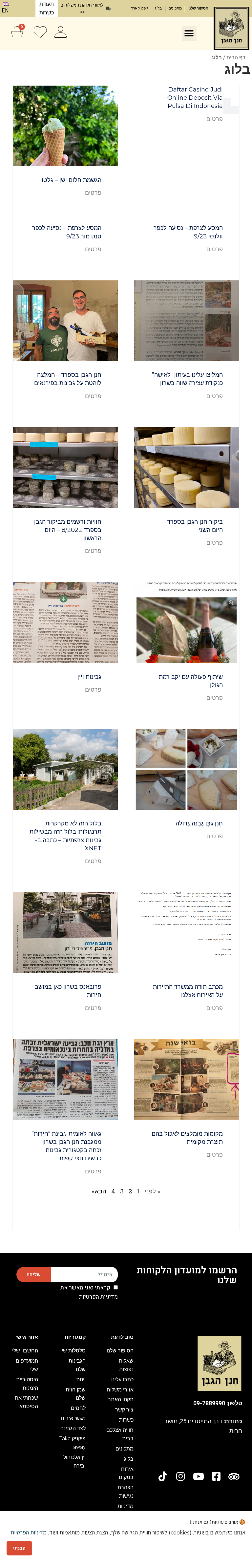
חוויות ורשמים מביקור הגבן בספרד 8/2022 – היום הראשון (67, 530)
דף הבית (235, 57)
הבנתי (19, 1548)
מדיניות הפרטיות (98, 1297)
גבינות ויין (89, 676)
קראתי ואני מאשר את (89, 1292)
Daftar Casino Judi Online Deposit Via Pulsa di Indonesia (195, 98)
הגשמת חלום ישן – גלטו (71, 180)
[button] (189, 33)
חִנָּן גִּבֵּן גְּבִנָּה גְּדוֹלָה (199, 823)
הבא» (99, 1191)
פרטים (214, 119)
